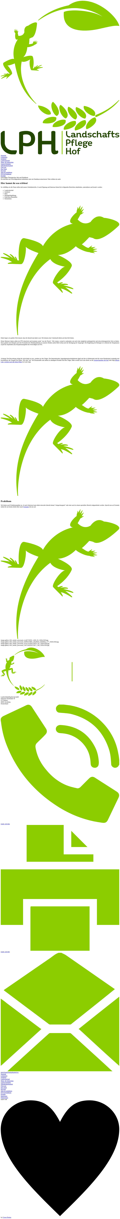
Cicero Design (7, 1217)
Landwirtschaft (5, 160)
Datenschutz (4, 1098)
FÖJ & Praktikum (6, 174)
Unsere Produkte (6, 164)
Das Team (4, 169)
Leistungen (4, 157)
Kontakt (3, 176)
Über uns (3, 167)
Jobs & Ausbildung (6, 172)
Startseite (3, 155)
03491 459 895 (5, 952)
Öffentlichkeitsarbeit (7, 165)
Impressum (4, 1096)
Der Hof (3, 171)
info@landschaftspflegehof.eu (9, 1072)
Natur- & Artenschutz (7, 162)
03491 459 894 (5, 824)
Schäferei (3, 159)
